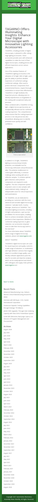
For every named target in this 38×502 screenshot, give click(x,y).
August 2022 (8, 422)
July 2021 (7, 456)
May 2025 (7, 373)
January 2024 (8, 385)
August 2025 (8, 363)
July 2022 (7, 425)
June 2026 (7, 336)
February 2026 (8, 348)
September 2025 (9, 360)
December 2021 (9, 444)
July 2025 (7, 367)
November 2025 (9, 354)
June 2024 (7, 379)
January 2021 (8, 472)
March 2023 (7, 407)
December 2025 (9, 351)
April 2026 (7, 342)
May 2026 (7, 339)
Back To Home (9, 282)
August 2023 (8, 394)
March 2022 (7, 435)
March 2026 (7, 345)
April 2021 (7, 462)
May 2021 (7, 459)
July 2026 (7, 333)
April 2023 (7, 404)
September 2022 (9, 419)
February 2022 (8, 438)
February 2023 (8, 410)
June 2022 (7, 428)
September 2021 (9, 450)
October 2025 (8, 357)
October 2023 (8, 391)
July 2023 (7, 397)
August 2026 (8, 329)
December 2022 (9, 413)
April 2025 (7, 376)
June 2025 (7, 370)
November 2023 (9, 388)
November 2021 (9, 447)
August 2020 (8, 487)
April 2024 (7, 382)
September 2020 (9, 484)
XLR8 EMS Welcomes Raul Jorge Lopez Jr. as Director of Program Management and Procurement (18, 319)
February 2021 (8, 469)
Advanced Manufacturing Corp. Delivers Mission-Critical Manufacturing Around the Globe (17, 294)
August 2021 (8, 453)
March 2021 (7, 465)
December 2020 (9, 475)
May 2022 (7, 431)
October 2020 (8, 481)
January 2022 (8, 441)
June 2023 (7, 400)
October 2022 (8, 416)
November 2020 (9, 478)
